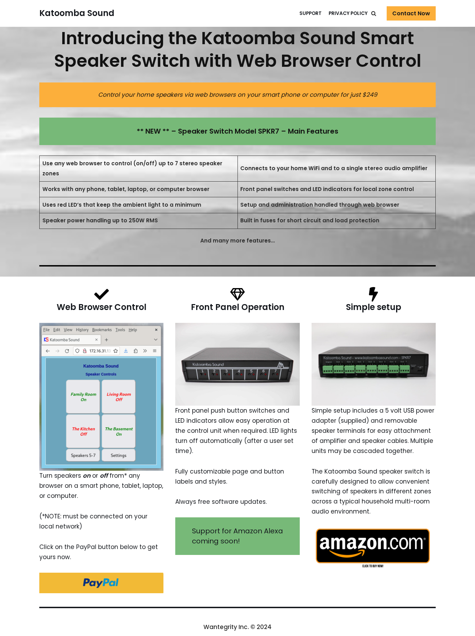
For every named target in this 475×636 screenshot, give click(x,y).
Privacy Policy (348, 13)
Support (310, 13)
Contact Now (411, 13)
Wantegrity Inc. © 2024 (237, 627)
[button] (373, 13)
